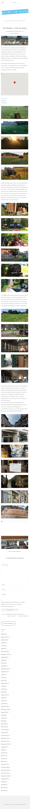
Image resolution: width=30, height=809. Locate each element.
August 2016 (4, 779)
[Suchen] (28, 2)
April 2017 (3, 758)
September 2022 (5, 654)
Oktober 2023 (4, 637)
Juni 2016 (3, 784)
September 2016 (5, 776)
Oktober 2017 (4, 741)
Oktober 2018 (4, 706)
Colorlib (14, 804)
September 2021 (5, 669)
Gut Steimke (4, 98)
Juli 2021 (3, 674)
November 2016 (5, 770)
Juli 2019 (3, 697)
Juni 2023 (3, 645)
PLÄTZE (23, 21)
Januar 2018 (4, 732)
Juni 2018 (3, 718)
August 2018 (4, 712)
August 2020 (4, 683)
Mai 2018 (3, 721)
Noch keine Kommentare (15, 551)
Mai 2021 (3, 680)
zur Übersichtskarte (8, 623)
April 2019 (3, 703)
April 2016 (3, 790)
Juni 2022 (3, 660)
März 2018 (3, 726)
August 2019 (4, 695)
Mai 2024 (3, 634)
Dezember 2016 (5, 767)
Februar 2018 (4, 729)
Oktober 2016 (4, 773)
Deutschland (9, 21)
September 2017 (5, 744)
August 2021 (4, 671)
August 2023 (4, 640)
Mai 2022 (3, 663)
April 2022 (3, 666)
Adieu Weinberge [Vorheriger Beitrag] (13, 614)
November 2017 (5, 738)
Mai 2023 (3, 648)
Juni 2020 (3, 689)
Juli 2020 (3, 686)
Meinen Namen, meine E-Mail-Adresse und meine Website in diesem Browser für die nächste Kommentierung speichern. (13, 604)
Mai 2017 (3, 755)
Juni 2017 (3, 752)
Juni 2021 (3, 677)
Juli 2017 (3, 750)
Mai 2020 (3, 692)
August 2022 (4, 657)
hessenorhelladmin (14, 33)
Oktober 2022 (4, 651)
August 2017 (4, 747)
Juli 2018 (3, 715)
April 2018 (3, 724)
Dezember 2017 (5, 735)
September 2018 (5, 709)
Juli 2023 (3, 642)
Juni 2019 (3, 700)
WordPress (24, 804)
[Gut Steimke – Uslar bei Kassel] (14, 40)
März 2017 (3, 761)
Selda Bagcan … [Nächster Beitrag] (18, 616)
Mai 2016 (3, 787)
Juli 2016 (3, 781)
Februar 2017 (4, 764)
